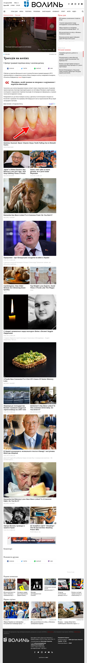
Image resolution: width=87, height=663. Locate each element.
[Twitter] (72, 4)
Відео (74, 11)
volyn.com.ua (50, 632)
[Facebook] (69, 4)
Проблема (36, 11)
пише (20, 77)
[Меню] (4, 11)
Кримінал (56, 11)
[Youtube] (82, 4)
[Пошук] (82, 11)
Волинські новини (8, 15)
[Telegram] (78, 4)
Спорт (63, 11)
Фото (69, 11)
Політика (28, 11)
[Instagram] (75, 4)
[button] (16, 3)
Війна (21, 11)
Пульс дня (14, 11)
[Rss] (52, 652)
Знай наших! (46, 11)
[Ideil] (43, 657)
